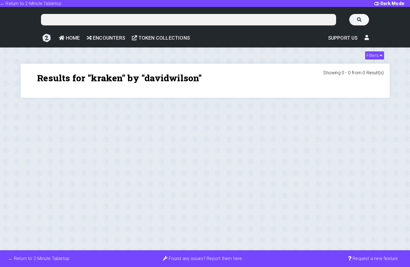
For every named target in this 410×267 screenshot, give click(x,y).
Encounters (108, 38)
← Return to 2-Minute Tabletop (30, 3)
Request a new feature (374, 258)
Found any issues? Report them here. (205, 258)
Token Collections (163, 38)
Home (72, 38)
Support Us (343, 38)
